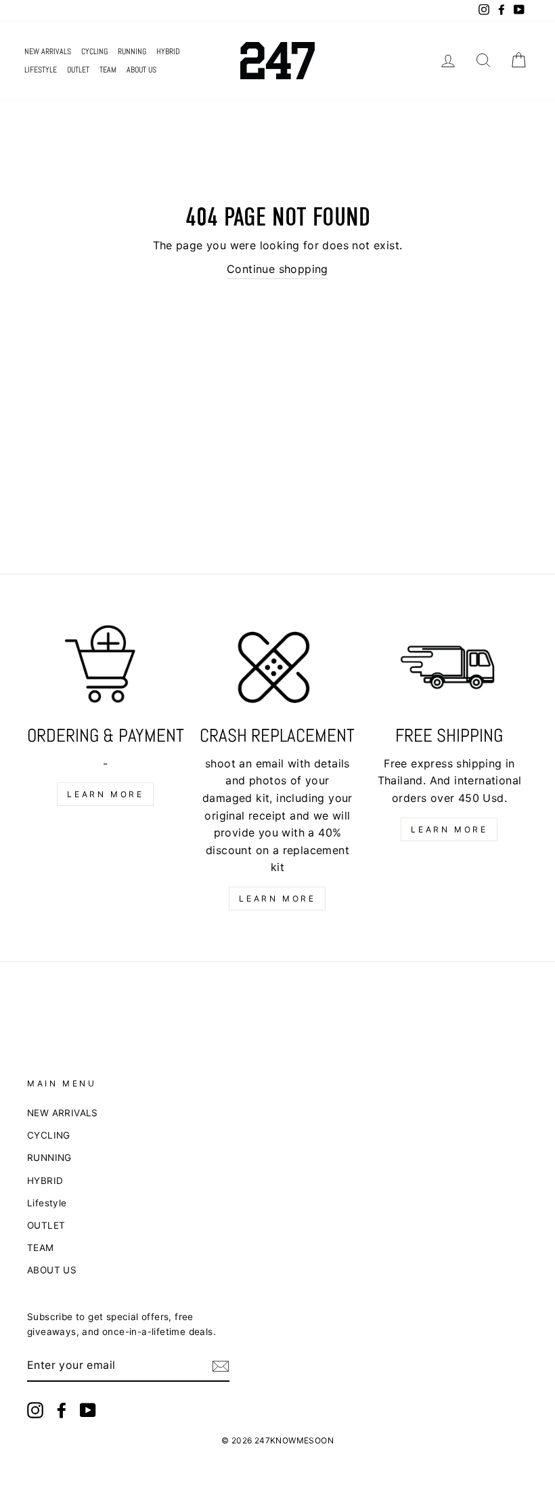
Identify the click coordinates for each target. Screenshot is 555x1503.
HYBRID (168, 51)
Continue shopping (277, 269)
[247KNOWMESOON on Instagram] (35, 1410)
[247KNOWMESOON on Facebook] (61, 1410)
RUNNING (132, 51)
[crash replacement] (277, 669)
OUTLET (78, 69)
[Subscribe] (220, 1366)
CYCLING (94, 51)
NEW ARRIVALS (47, 51)
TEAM (107, 69)
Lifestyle (40, 69)
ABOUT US (141, 69)
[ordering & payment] (105, 669)
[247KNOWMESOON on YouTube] (88, 1410)
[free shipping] (449, 669)
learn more (105, 794)
